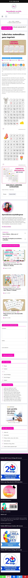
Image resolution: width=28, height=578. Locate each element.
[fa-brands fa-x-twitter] (11, 1)
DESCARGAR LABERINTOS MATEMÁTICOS (14, 186)
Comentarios (4, 328)
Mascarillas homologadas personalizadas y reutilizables (12, 239)
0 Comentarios (22, 60)
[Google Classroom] (16, 65)
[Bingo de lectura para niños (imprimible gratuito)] (14, 305)
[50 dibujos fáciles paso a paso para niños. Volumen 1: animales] (14, 280)
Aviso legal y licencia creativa (5, 511)
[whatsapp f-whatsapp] (16, 1)
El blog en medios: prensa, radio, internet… (11, 438)
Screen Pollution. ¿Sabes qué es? (10, 234)
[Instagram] (13, 65)
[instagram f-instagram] (13, 1)
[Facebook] (3, 65)
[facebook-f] (10, 1)
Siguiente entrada (6, 236)
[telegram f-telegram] (18, 1)
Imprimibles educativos (6, 58)
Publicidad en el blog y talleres (9, 443)
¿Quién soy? (6, 432)
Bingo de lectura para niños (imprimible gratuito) (13, 314)
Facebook (5, 368)
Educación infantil (5, 60)
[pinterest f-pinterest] (14, 1)
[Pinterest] (8, 65)
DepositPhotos (8, 500)
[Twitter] (6, 65)
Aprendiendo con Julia (13, 11)
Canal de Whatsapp (7, 374)
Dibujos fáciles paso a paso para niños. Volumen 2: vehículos (15, 27)
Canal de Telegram (7, 377)
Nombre (3, 340)
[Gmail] (18, 65)
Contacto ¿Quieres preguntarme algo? (10, 446)
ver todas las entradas (6, 226)
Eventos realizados (7, 440)
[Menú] (2, 16)
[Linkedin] (21, 65)
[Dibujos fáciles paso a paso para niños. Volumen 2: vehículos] (14, 255)
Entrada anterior (5, 232)
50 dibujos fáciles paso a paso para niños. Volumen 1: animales (12, 289)
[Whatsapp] (11, 65)
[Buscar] (6, 16)
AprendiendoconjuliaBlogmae (12, 214)
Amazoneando (6, 435)
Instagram (5, 380)
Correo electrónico (5, 347)
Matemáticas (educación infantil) (16, 58)
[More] (23, 65)
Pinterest (5, 366)
